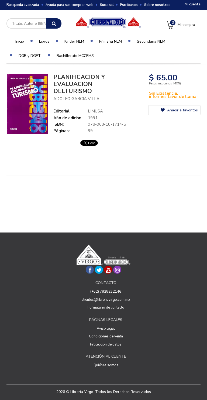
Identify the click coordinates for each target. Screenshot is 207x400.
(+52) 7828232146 (105, 291)
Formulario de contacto (106, 307)
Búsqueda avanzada (22, 4)
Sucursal (107, 4)
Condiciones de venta (106, 336)
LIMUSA (95, 111)
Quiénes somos (106, 365)
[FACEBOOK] (90, 270)
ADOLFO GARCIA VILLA (76, 98)
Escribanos (129, 4)
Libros (44, 41)
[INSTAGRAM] (117, 270)
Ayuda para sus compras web (70, 4)
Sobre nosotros (157, 4)
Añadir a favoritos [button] (182, 110)
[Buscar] (53, 23)
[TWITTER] (99, 270)
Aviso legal (106, 328)
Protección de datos (106, 344)
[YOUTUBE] (108, 270)
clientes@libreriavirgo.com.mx (106, 299)
